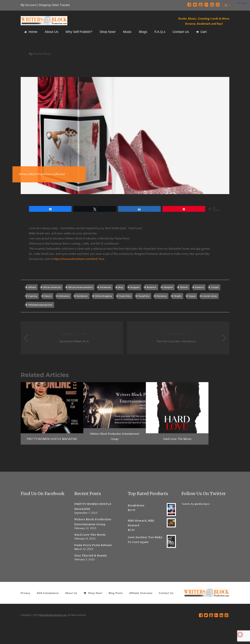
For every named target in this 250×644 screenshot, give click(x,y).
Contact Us (181, 32)
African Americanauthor (80, 287)
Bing (120, 287)
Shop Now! (108, 32)
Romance (162, 296)
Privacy (25, 593)
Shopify (177, 296)
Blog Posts (116, 593)
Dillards (184, 287)
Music (127, 32)
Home (33, 32)
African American (52, 287)
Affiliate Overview (140, 593)
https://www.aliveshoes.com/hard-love (79, 259)
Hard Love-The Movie (90, 534)
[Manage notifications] (240, 634)
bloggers (134, 287)
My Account (28, 5)
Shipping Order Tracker (54, 5)
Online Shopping (103, 296)
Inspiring (32, 296)
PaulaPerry (143, 296)
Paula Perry (125, 296)
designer (168, 287)
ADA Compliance (48, 593)
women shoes (210, 296)
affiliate (32, 287)
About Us (51, 32)
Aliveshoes (105, 287)
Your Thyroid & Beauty (90, 555)
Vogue (192, 296)
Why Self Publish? (79, 32)
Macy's (47, 296)
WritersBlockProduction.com (53, 615)
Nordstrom (82, 296)
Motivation (64, 296)
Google (215, 287)
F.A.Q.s (159, 32)
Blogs (143, 32)
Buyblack (151, 287)
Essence (199, 287)
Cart (203, 32)
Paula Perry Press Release (93, 545)
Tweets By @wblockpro (195, 503)
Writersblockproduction (40, 305)
